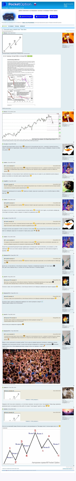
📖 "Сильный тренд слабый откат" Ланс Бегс (14, 29)
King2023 (7, 202)
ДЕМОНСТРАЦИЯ (26, 16)
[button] (3, 56)
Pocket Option (4, 470)
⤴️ (11, 26)
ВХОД (54, 16)
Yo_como (7, 165)
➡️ (22, 26)
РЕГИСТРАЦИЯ (42, 16)
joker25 (6, 296)
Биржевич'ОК (8, 280)
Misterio (7, 390)
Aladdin (6, 184)
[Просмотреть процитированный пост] (14, 166)
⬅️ (17, 26)
